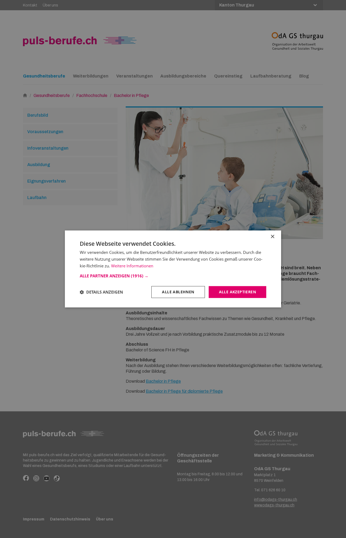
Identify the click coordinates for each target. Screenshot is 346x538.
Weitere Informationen (132, 265)
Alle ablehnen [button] (178, 291)
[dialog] (173, 268)
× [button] (272, 237)
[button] (173, 275)
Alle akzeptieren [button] (237, 291)
